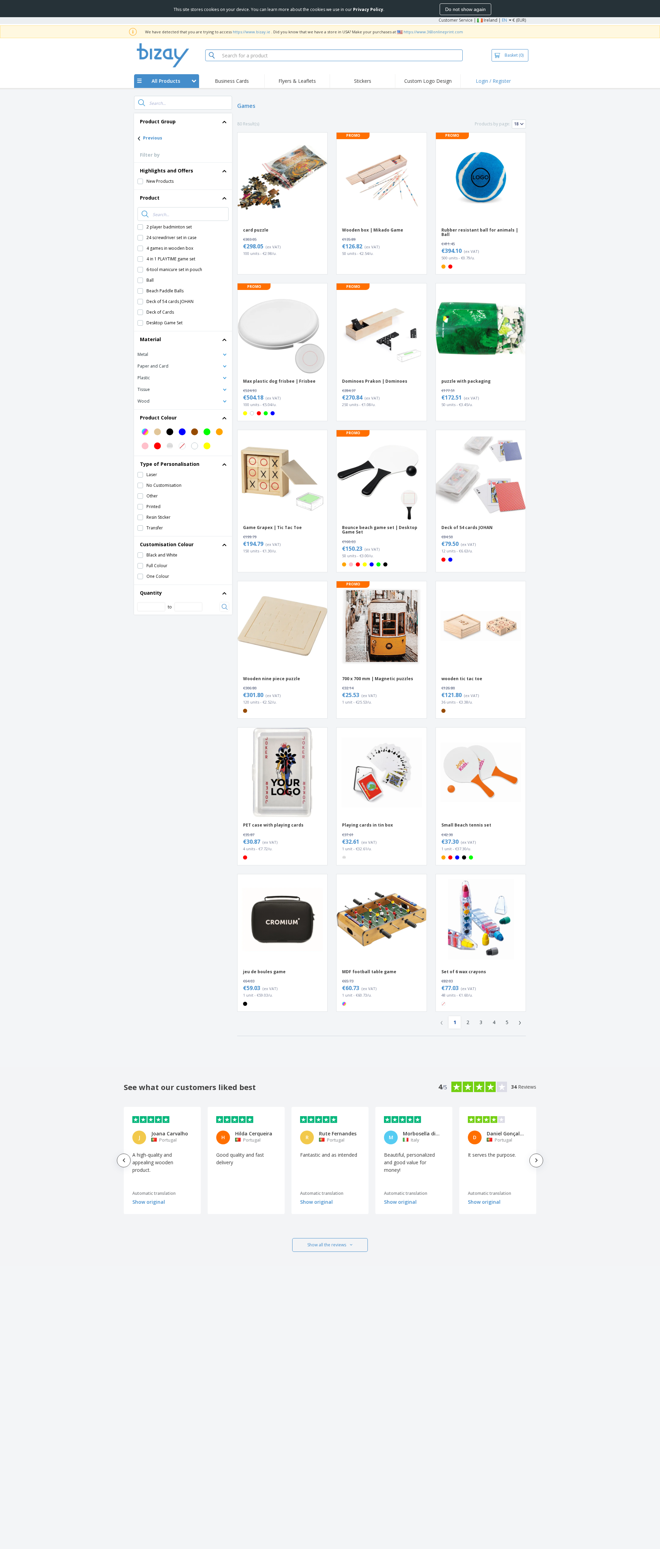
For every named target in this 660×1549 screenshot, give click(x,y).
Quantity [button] (151, 593)
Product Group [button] (158, 121)
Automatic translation (154, 1193)
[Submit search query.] (141, 102)
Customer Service (456, 20)
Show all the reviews (326, 1245)
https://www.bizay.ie (251, 31)
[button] (183, 354)
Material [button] (150, 339)
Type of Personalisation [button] (169, 464)
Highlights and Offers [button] (166, 170)
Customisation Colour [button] (167, 544)
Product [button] (150, 197)
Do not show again (465, 9)
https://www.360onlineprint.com (433, 31)
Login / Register (493, 81)
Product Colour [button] (158, 417)
